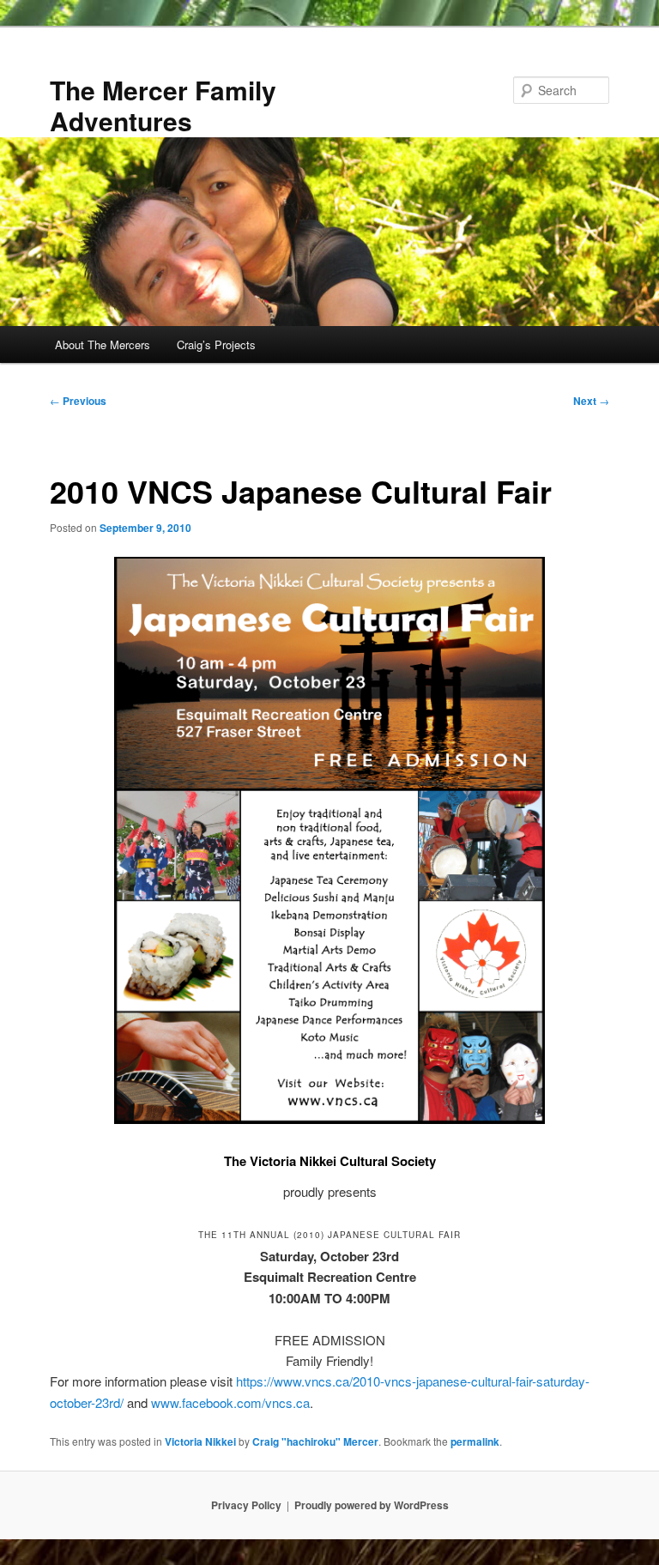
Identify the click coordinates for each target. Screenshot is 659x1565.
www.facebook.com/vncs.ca (230, 1402)
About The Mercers (102, 344)
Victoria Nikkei (200, 1441)
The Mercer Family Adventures (163, 105)
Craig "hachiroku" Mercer (315, 1441)
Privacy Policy (246, 1505)
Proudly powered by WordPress (371, 1505)
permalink (474, 1441)
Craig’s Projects (216, 344)
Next (591, 400)
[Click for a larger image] (329, 1118)
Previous (78, 400)
